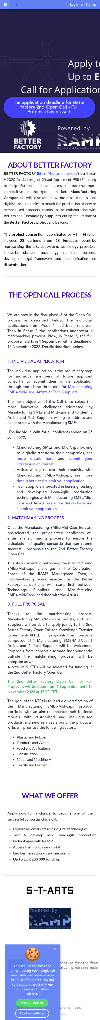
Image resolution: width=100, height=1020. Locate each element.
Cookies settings (32, 1013)
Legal (78, 1007)
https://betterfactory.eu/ (58, 173)
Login (74, 4)
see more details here (66, 503)
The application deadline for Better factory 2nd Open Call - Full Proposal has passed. (49, 107)
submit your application (65, 481)
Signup (91, 4)
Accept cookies (32, 1002)
